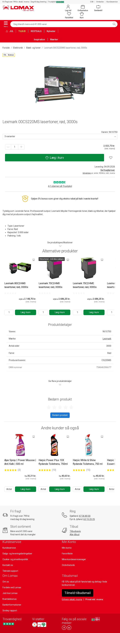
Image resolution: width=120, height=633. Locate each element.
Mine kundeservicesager (74, 559)
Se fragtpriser (107, 170)
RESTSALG (36, 31)
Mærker (54, 39)
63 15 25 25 (89, 519)
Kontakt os (7, 565)
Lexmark (107, 338)
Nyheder (51, 31)
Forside (6, 48)
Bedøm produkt (60, 415)
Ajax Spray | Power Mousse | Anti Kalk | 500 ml (20, 462)
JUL (11, 31)
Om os (5, 581)
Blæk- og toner (33, 48)
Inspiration (39, 39)
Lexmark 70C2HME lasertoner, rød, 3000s (85, 285)
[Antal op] (21, 147)
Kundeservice (112, 2)
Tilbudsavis (75, 531)
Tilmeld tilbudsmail (78, 593)
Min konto (67, 548)
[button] (8, 55)
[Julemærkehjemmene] (34, 624)
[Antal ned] (8, 147)
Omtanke (100, 2)
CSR (91, 2)
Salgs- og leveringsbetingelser (17, 553)
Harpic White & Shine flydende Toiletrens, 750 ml (87, 462)
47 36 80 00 (84, 516)
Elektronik (18, 48)
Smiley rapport (9, 610)
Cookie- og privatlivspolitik (15, 559)
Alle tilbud (74, 534)
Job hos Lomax (10, 593)
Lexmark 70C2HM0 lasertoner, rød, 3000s (50, 285)
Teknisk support (10, 571)
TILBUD (22, 31)
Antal (9, 489)
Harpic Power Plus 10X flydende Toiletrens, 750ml (53, 462)
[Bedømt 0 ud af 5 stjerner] (10, 293)
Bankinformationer (11, 605)
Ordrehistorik (68, 565)
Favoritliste (67, 553)
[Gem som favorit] (33, 259)
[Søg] (114, 24)
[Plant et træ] (42, 624)
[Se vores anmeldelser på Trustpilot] (8, 623)
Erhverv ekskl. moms (72, 599)
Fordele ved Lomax (11, 587)
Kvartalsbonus (9, 599)
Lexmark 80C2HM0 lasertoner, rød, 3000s (16, 285)
